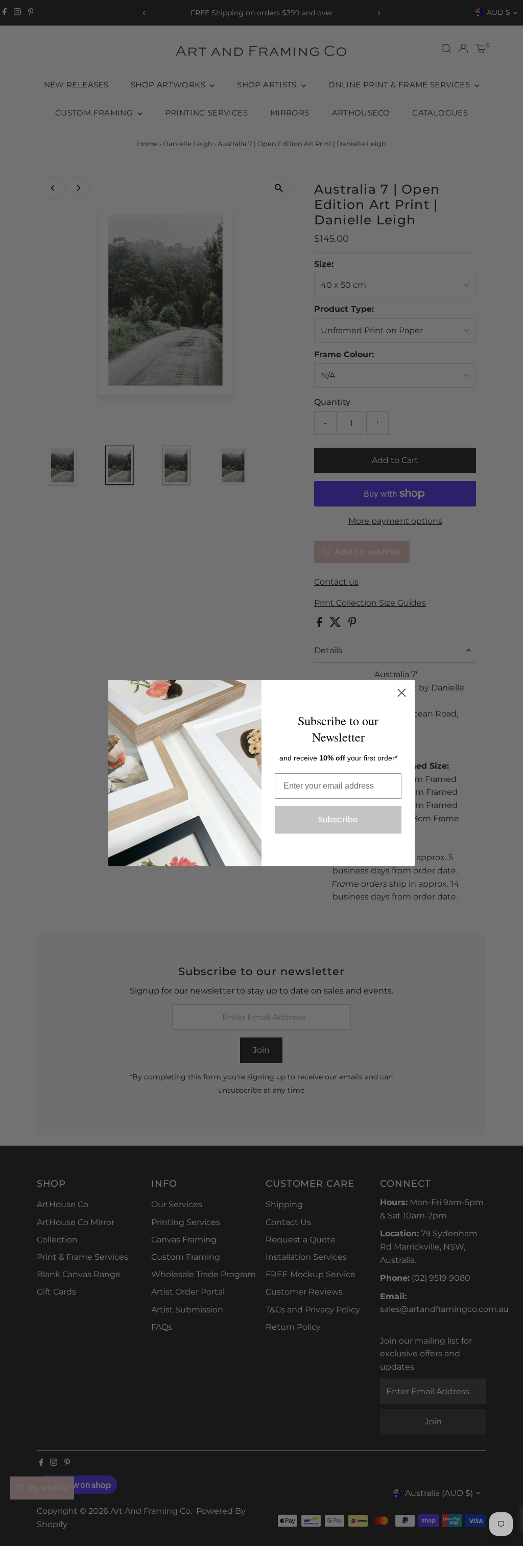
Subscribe (338, 819)
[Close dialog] (402, 693)
